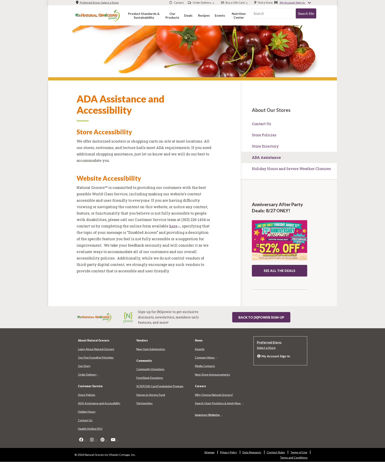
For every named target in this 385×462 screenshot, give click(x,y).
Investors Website (207, 414)
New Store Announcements (212, 374)
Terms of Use (298, 452)
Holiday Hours (86, 411)
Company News (205, 357)
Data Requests (251, 452)
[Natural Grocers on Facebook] (83, 439)
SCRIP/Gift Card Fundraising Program (159, 386)
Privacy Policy (228, 452)
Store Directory (265, 146)
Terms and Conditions (294, 457)
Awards (200, 349)
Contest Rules (276, 452)
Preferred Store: (99, 2)
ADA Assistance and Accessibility (99, 403)
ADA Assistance (266, 157)
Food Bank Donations (149, 377)
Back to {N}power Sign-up (261, 317)
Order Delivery (87, 374)
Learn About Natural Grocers (96, 349)
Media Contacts (205, 366)
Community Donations (150, 369)
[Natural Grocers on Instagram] (94, 439)
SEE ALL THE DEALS (279, 271)
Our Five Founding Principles (96, 357)
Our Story (84, 366)
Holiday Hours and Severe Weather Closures (291, 168)
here (173, 226)
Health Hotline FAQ (90, 428)
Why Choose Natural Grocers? (214, 394)
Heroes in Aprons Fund (150, 394)
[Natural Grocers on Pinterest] (104, 439)
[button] (144, 15)
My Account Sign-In (292, 2)
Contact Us (261, 123)
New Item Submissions (150, 349)
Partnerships (144, 403)
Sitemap (209, 452)
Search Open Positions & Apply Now (218, 403)
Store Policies (264, 135)
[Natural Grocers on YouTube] (115, 439)
